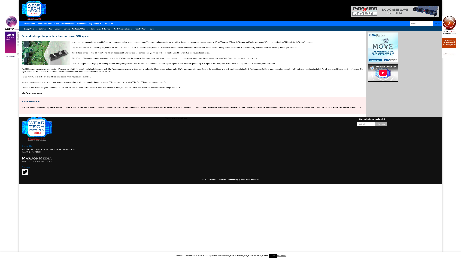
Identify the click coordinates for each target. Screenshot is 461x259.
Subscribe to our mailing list (372, 119)
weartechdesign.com (352, 107)
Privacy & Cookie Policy (228, 179)
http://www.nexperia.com (32, 93)
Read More (281, 255)
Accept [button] (272, 256)
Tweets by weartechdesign (176, 118)
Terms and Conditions (249, 179)
